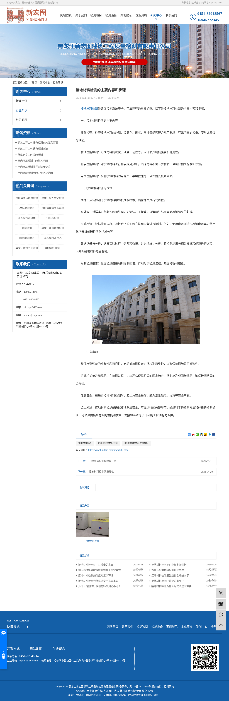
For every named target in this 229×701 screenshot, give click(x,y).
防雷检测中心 (26, 238)
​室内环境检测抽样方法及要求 (34, 166)
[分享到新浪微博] (193, 434)
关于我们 (81, 15)
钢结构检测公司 (27, 218)
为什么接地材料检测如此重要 (167, 570)
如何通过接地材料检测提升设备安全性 (99, 570)
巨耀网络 (169, 686)
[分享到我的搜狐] (205, 434)
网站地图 (206, 2)
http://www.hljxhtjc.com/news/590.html (108, 450)
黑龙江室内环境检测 (53, 228)
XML (219, 2)
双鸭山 (151, 691)
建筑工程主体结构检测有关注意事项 (38, 142)
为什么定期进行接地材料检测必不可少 (99, 586)
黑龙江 (90, 691)
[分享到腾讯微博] (209, 434)
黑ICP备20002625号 (140, 686)
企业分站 (196, 2)
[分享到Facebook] (213, 434)
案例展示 (126, 15)
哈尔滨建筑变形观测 (53, 208)
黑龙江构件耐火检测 (53, 198)
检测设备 (111, 15)
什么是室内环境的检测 (30, 154)
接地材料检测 (84, 443)
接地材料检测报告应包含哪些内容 (170, 575)
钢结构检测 (53, 218)
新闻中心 (156, 15)
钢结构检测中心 (53, 238)
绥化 (144, 691)
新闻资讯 (21, 100)
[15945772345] (221, 593)
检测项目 (96, 15)
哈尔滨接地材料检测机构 (136, 443)
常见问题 (21, 119)
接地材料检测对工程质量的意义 (95, 564)
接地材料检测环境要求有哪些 (167, 581)
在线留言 (58, 649)
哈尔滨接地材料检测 (108, 443)
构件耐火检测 (52, 248)
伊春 (138, 691)
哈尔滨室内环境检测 (27, 198)
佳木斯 (132, 691)
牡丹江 (123, 691)
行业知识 (58, 82)
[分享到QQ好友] (201, 434)
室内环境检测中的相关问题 (33, 160)
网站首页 (66, 15)
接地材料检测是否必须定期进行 (168, 564)
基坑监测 (27, 228)
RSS (214, 2)
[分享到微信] (197, 434)
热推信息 (186, 2)
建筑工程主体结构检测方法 (33, 148)
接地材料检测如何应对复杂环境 (95, 575)
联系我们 (171, 15)
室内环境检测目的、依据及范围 (35, 173)
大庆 (116, 691)
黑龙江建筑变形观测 (27, 248)
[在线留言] (221, 614)
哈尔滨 (99, 691)
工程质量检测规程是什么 (102, 461)
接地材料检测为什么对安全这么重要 (98, 581)
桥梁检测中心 (26, 208)
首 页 (34, 82)
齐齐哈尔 (108, 691)
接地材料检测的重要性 (101, 471)
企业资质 (141, 15)
